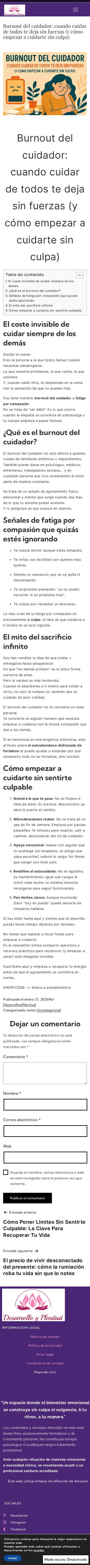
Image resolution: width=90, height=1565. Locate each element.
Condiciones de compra (45, 1363)
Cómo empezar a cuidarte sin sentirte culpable (45, 310)
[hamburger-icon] (75, 9)
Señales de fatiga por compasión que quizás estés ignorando (43, 298)
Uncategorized (48, 1010)
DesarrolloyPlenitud (19, 1005)
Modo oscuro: (55, 1559)
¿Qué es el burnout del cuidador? (35, 290)
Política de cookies (45, 1337)
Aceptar (12, 1558)
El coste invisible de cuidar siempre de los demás (41, 283)
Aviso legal (45, 1354)
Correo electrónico (22, 1119)
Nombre (12, 1093)
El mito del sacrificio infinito (31, 305)
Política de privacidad (45, 1345)
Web (7, 1146)
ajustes (39, 1550)
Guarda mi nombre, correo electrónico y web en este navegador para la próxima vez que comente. (47, 1178)
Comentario (15, 1056)
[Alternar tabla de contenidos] (77, 275)
